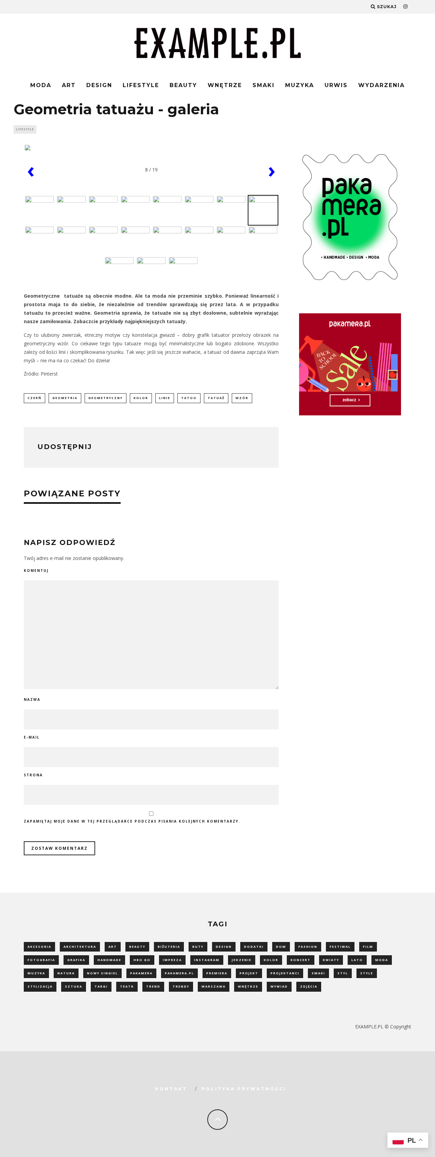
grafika (76, 960)
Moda (40, 85)
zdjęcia (308, 986)
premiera (216, 973)
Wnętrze (225, 85)
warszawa (214, 986)
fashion (307, 946)
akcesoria (39, 946)
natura (66, 973)
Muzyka (299, 85)
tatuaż (216, 398)
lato (357, 960)
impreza (172, 960)
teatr (127, 986)
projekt (249, 973)
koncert (301, 960)
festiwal (340, 946)
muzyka (36, 973)
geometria (64, 398)
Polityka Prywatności (244, 1088)
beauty (137, 946)
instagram (207, 960)
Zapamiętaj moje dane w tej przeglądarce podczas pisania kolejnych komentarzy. (132, 821)
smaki (318, 973)
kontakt (171, 1088)
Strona (33, 775)
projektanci (285, 973)
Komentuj (36, 570)
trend (153, 986)
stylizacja (40, 986)
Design (99, 85)
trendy (181, 986)
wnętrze (248, 986)
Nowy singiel (102, 973)
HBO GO (142, 960)
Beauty (183, 85)
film (368, 946)
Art (69, 85)
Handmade (109, 960)
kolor (141, 398)
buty (198, 946)
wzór (242, 398)
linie (164, 398)
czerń (34, 398)
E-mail (32, 737)
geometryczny (105, 398)
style (366, 973)
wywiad (279, 986)
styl (342, 973)
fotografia (41, 960)
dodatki (254, 946)
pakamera (141, 973)
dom (281, 946)
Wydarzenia (381, 85)
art (112, 946)
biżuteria (169, 946)
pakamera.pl (179, 973)
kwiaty (331, 960)
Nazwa (32, 699)
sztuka (73, 986)
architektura (80, 946)
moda (381, 960)
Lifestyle (141, 85)
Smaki (264, 85)
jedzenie (241, 960)
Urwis (336, 85)
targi (101, 986)
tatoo (189, 398)
